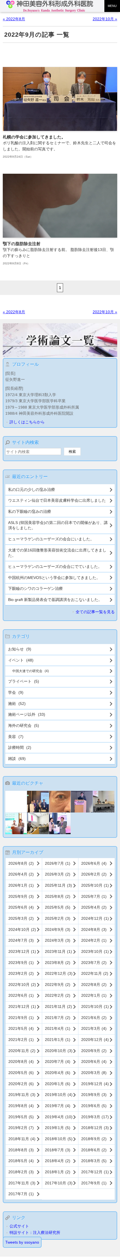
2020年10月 (59, 1050)
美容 (15, 736)
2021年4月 (57, 1028)
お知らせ (19, 649)
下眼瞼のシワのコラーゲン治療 (35, 588)
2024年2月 (94, 940)
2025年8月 (57, 896)
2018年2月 (21, 1172)
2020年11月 (21, 1050)
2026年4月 (21, 874)
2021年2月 (21, 1039)
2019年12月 (95, 1084)
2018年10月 (59, 1139)
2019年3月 (95, 1117)
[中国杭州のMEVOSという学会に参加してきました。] (60, 824)
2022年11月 (94, 973)
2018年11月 (21, 1139)
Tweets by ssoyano (22, 1242)
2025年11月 (58, 885)
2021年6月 (94, 1017)
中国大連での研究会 (30, 671)
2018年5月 (21, 1161)
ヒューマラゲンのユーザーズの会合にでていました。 (55, 566)
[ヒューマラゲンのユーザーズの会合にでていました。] (38, 824)
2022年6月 (21, 995)
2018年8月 (21, 1150)
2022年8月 (94, 984)
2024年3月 (57, 940)
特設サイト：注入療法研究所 (34, 1232)
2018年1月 (57, 1172)
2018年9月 (94, 1139)
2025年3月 (21, 918)
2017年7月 (21, 1194)
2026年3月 (57, 874)
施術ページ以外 (26, 714)
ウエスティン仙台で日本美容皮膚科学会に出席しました (57, 500)
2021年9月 (21, 1017)
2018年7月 (57, 1150)
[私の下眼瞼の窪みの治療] (60, 802)
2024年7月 (21, 940)
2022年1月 (94, 995)
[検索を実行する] (72, 452)
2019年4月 (59, 1117)
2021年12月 (22, 1006)
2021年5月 (21, 1028)
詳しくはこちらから (27, 422)
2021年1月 (57, 1039)
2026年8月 (21, 863)
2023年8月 (57, 962)
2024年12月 (95, 918)
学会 (15, 692)
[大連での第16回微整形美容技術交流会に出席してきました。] (16, 824)
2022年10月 (22, 984)
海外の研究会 (23, 725)
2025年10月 (95, 885)
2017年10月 (59, 1183)
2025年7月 (94, 896)
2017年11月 (21, 1183)
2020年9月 (94, 1050)
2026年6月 (94, 863)
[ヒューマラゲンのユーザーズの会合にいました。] (103, 802)
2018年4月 (57, 1161)
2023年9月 (21, 962)
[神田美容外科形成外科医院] (51, 6)
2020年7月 (57, 1061)
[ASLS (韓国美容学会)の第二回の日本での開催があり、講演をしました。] (81, 802)
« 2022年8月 (14, 19)
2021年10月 (95, 1006)
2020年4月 (57, 1072)
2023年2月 (21, 973)
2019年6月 (94, 1106)
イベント (20, 660)
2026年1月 (21, 885)
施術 (17, 703)
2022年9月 (57, 984)
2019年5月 (21, 1117)
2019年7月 (57, 1106)
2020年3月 (94, 1072)
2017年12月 (95, 1172)
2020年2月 (21, 1084)
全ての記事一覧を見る (95, 612)
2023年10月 (95, 951)
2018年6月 (94, 1150)
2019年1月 (57, 1127)
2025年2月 (57, 918)
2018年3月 (94, 1161)
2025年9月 (21, 896)
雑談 (17, 758)
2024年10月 (22, 929)
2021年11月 (58, 1006)
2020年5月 (21, 1072)
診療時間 (19, 747)
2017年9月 (94, 1183)
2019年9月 (94, 1094)
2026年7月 (57, 863)
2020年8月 (21, 1061)
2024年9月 (57, 929)
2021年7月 (57, 1017)
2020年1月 (57, 1084)
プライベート (23, 681)
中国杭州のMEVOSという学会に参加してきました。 (54, 577)
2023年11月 (58, 951)
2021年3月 (94, 1028)
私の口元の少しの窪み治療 (31, 489)
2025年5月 (57, 907)
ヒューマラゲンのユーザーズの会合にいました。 (51, 539)
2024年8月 (94, 929)
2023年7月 (94, 962)
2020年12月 (95, 1039)
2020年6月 (94, 1061)
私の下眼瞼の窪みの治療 (29, 511)
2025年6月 (21, 907)
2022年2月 (57, 995)
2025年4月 (94, 907)
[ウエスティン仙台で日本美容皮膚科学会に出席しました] (38, 802)
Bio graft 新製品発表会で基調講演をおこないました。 (55, 599)
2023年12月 (22, 951)
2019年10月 (59, 1094)
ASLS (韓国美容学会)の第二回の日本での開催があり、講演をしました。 (58, 525)
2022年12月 (59, 973)
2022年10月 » (105, 19)
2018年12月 (95, 1127)
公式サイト (19, 1226)
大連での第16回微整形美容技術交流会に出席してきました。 (57, 553)
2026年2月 (94, 874)
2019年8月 (21, 1106)
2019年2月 (21, 1127)
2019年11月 (21, 1094)
